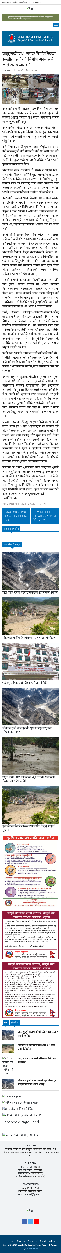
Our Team (30, 1163)
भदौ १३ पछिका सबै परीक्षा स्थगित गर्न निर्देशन (26, 683)
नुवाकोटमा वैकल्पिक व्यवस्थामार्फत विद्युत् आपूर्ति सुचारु (28, 828)
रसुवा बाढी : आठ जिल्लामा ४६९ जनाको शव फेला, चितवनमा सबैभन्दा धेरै (28, 779)
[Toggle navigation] (56, 25)
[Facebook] (24, 1222)
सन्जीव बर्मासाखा (23, 1176)
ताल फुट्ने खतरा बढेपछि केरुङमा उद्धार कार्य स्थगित (30, 592)
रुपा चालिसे (23, 1173)
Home (11, 1241)
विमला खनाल (26, 1167)
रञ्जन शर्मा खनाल (25, 1170)
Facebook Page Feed (20, 1122)
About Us (21, 1241)
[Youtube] (36, 1222)
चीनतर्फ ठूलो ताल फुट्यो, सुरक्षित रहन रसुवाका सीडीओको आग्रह (27, 730)
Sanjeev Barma (31, 1248)
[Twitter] (30, 1222)
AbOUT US (30, 1145)
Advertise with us (47, 1241)
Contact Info (31, 1184)
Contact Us (32, 1241)
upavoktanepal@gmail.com (30, 1194)
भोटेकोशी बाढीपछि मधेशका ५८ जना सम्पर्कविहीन (28, 637)
